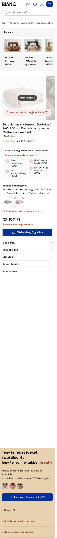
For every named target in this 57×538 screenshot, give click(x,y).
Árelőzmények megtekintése (18, 224)
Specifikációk (11, 264)
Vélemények (10, 271)
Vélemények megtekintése (19, 155)
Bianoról (9, 510)
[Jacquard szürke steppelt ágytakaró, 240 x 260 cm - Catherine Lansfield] (8, 205)
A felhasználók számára (19, 521)
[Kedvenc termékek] (35, 4)
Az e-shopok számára (18, 531)
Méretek (8, 257)
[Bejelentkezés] (42, 4)
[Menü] (49, 4)
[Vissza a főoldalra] (9, 4)
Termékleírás (10, 249)
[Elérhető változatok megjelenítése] (19, 202)
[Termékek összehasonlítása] (28, 4)
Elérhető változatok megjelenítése (21, 211)
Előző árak (9, 242)
